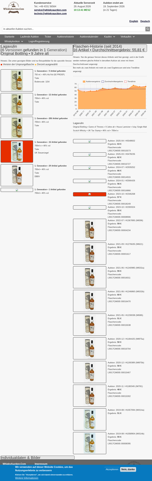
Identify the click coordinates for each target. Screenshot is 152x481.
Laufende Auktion (29, 36)
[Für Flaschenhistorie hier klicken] (16, 80)
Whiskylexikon (12, 41)
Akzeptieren (112, 469)
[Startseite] (15, 7)
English (133, 21)
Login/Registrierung (39, 41)
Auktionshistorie (65, 36)
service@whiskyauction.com (50, 10)
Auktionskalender (89, 36)
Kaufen (108, 36)
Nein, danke (128, 469)
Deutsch (145, 21)
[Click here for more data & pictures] (89, 141)
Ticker (48, 36)
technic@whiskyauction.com (50, 13)
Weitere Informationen (26, 478)
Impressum (41, 464)
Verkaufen (126, 36)
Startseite (9, 36)
